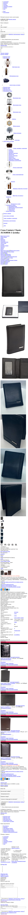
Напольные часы (17, 112)
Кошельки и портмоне (14, 159)
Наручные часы (16, 66)
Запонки (13, 181)
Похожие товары (4, 260)
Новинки (5, 827)
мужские (3, 553)
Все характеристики (5, 551)
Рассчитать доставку (16, 586)
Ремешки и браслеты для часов (20, 188)
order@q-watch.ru (15, 848)
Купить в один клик (16, 899)
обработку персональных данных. (16, 34)
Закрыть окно (4, 45)
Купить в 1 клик (4, 663)
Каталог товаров (4, 53)
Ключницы (11, 156)
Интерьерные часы (14, 76)
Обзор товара (4, 251)
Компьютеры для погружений (16, 207)
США (2, 568)
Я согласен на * (13, 898)
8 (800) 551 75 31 (4, 875)
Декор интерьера (17, 133)
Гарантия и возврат (7, 6)
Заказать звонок (12, 19)
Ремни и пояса (12, 158)
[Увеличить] (13, 298)
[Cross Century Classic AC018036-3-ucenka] (9, 574)
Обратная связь (4, 873)
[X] (7, 589)
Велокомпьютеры (13, 206)
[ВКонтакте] (1, 589)
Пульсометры (12, 208)
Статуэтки (17, 140)
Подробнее (3, 662)
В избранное (3, 664)
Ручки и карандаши (17, 167)
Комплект (3, 254)
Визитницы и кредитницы (15, 160)
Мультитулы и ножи (15, 203)
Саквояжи (11, 152)
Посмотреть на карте (5, 862)
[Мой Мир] (5, 589)
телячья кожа (17, 630)
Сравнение (10, 663)
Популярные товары (8, 828)
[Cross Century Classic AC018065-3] (6, 574)
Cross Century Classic (5, 561)
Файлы (2, 262)
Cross (2, 556)
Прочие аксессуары (10, 211)
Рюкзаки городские (13, 153)
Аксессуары (3, 257)
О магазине (6, 1)
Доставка (5, 5)
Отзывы (5, 7)
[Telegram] (9, 589)
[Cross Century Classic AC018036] (2, 574)
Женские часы (6, 57)
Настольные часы (17, 105)
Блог (4, 9)
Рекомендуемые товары (8, 830)
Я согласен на (13, 34)
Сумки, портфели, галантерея (20, 148)
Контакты (5, 2)
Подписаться (11, 584)
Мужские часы (6, 56)
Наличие (3, 261)
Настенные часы (17, 98)
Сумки (10, 149)
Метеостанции (16, 126)
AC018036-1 (17, 634)
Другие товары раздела (17, 582)
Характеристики (4, 256)
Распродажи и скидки (8, 829)
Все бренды (6, 826)
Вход (4, 11)
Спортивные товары (10, 205)
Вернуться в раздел (5, 250)
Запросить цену (12, 912)
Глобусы (14, 119)
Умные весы (11, 210)
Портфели (11, 150)
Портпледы (11, 154)
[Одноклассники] (3, 589)
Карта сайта (14, 861)
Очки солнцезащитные (18, 174)
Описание (3, 255)
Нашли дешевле (12, 585)
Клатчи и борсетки (13, 155)
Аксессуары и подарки (15, 85)
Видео (2, 263)
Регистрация (6, 12)
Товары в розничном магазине (10, 832)
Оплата (5, 4)
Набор (2, 253)
